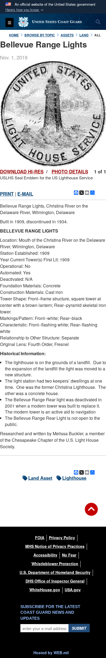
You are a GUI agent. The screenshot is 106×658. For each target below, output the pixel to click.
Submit (79, 628)
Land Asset (40, 478)
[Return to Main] (91, 512)
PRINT (7, 193)
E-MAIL (25, 193)
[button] (25, 10)
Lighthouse (74, 478)
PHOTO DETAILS (70, 171)
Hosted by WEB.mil (51, 652)
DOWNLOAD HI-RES (21, 171)
